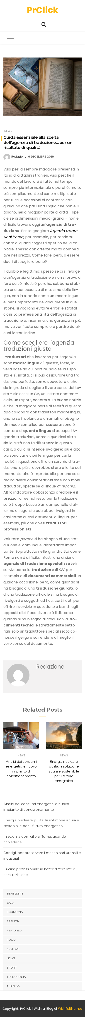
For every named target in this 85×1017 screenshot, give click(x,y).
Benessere (15, 893)
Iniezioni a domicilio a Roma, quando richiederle (34, 839)
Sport (12, 967)
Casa (11, 902)
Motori (13, 949)
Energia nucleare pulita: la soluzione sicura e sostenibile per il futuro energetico (64, 771)
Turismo (13, 986)
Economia (15, 912)
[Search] (43, 23)
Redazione (18, 156)
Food (11, 939)
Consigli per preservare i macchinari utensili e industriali (42, 856)
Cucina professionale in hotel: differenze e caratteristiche (39, 872)
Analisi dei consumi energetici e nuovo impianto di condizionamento (36, 807)
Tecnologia (16, 977)
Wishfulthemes (70, 1008)
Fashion (13, 921)
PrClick (42, 10)
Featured (14, 930)
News (8, 131)
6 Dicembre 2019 (41, 156)
